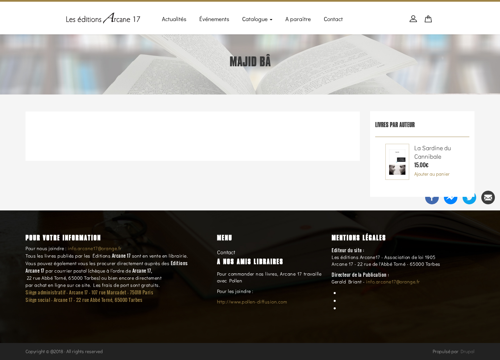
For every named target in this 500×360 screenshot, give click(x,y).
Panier (428, 21)
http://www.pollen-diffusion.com (252, 301)
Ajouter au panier (432, 174)
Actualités (174, 19)
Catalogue (255, 19)
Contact (333, 19)
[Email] (488, 196)
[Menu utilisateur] (413, 22)
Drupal (467, 351)
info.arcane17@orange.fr (95, 248)
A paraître (298, 19)
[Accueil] (103, 17)
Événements (214, 19)
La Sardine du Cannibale (432, 152)
